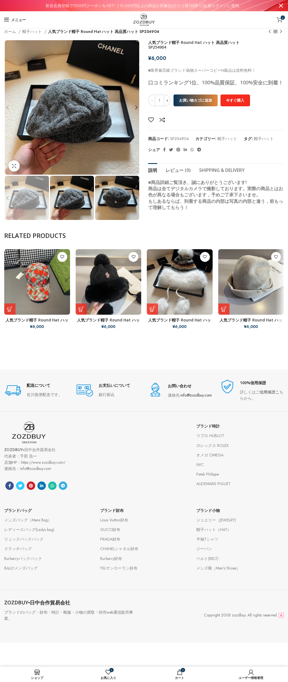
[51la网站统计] (281, 615)
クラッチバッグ (18, 549)
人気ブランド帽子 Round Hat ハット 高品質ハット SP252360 (108, 322)
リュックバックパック (24, 539)
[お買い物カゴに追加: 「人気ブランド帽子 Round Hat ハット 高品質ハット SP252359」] (9, 309)
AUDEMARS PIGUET (213, 484)
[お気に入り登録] (151, 120)
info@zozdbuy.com (196, 395)
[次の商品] (281, 32)
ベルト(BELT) (207, 558)
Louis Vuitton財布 (114, 520)
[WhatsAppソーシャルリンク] (192, 149)
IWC (200, 464)
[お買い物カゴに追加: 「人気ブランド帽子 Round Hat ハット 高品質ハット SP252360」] (81, 309)
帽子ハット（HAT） (213, 529)
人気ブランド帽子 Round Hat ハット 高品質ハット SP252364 (251, 322)
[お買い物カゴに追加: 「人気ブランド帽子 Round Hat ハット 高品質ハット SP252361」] (152, 309)
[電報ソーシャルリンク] (199, 149)
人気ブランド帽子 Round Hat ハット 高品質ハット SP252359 (37, 322)
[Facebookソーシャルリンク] (164, 149)
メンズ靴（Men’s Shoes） (218, 568)
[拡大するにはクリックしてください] (14, 166)
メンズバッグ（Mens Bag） (28, 520)
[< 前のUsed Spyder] (270, 32)
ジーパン (204, 549)
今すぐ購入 (235, 100)
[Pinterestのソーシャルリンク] (178, 149)
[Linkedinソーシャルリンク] (185, 149)
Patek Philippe (207, 474)
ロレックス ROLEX (212, 445)
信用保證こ (269, 392)
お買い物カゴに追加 (195, 100)
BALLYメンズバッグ (21, 568)
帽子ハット (32, 31)
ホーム (10, 31)
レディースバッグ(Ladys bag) (29, 529)
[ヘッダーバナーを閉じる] (281, 5)
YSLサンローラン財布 (119, 568)
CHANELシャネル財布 (119, 549)
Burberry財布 (111, 558)
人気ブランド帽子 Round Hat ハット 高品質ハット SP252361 (179, 322)
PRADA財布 (110, 539)
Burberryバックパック (23, 558)
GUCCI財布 (110, 529)
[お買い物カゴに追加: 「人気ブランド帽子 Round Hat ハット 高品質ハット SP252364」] (224, 309)
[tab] (152, 169)
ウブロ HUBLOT (210, 435)
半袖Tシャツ (207, 539)
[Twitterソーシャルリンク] (171, 149)
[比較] (162, 120)
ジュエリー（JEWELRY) (216, 520)
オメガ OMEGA (210, 455)
